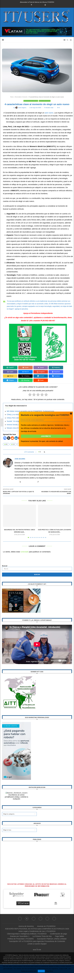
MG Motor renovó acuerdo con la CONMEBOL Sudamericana (30, 411)
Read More (49, 971)
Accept (41, 971)
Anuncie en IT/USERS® (46, 926)
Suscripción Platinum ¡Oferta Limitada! (52, 939)
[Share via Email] (48, 452)
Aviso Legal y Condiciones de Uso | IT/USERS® (37, 931)
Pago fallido (59, 936)
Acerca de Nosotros (26, 926)
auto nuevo (49, 113)
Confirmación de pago (58, 934)
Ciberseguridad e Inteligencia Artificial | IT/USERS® (27, 934)
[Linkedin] (39, 4)
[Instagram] (34, 4)
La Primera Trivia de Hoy (42, 936)
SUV (14, 444)
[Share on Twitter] (44, 452)
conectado (25, 552)
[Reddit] (12, 438)
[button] (5, 521)
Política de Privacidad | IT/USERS (21, 939)
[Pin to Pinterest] (46, 452)
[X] (8, 438)
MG (7, 444)
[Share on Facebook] (42, 452)
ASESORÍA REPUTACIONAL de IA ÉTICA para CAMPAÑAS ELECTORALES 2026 (37, 929)
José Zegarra (20, 459)
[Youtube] (42, 4)
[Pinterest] (40, 918)
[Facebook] (28, 4)
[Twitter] (31, 4)
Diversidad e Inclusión (21, 97)
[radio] (30, 395)
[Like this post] (40, 452)
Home (11, 97)
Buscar (4, 566)
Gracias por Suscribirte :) (19, 936)
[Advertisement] (37, 857)
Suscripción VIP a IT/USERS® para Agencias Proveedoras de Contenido (37, 941)
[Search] (67, 40)
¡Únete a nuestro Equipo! (37, 944)
